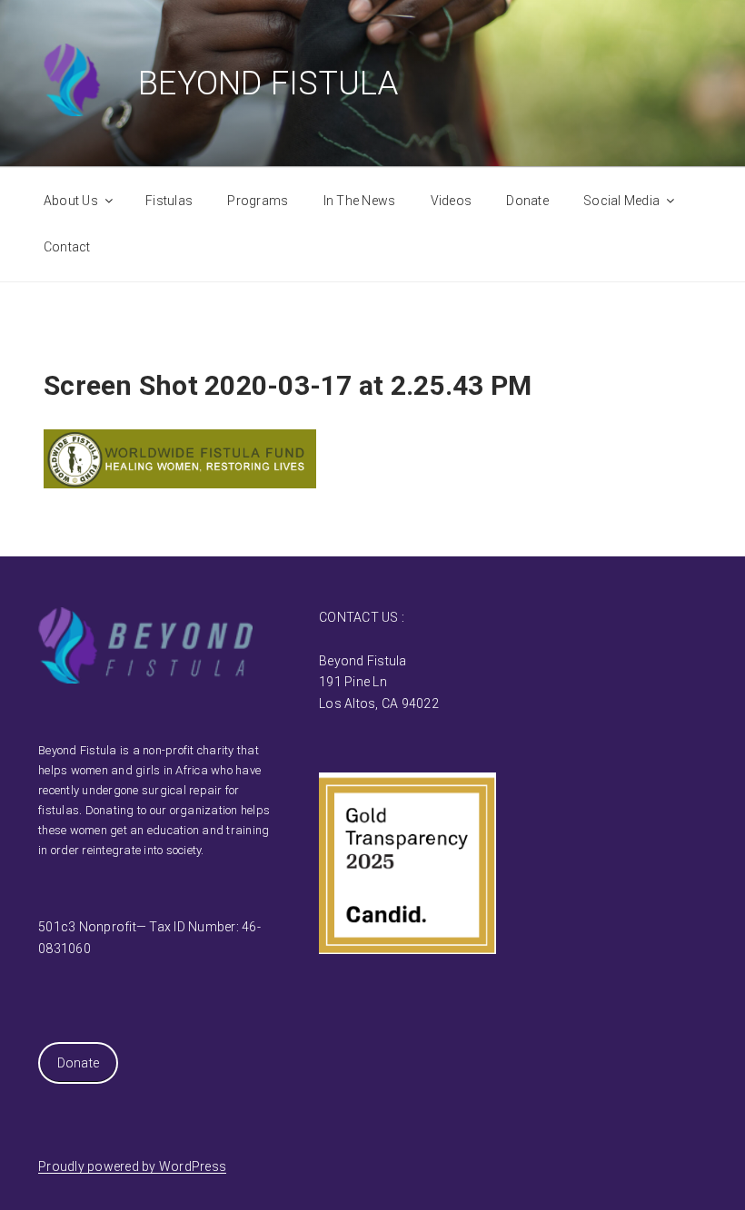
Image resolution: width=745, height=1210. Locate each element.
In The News (359, 200)
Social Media (621, 200)
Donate (527, 200)
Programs (257, 200)
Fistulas (169, 200)
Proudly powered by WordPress (132, 1166)
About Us (71, 200)
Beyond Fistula (268, 83)
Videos (451, 200)
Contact (67, 247)
